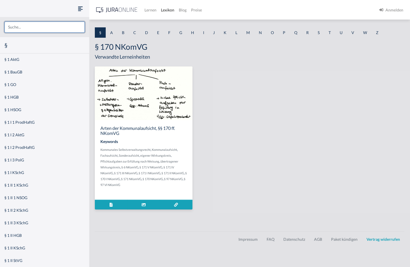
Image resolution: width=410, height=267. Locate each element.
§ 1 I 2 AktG (14, 134)
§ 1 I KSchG (14, 172)
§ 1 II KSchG (14, 247)
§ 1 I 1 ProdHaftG (19, 122)
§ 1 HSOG (12, 109)
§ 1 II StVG (13, 260)
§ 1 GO (10, 84)
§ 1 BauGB (13, 72)
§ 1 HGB (11, 97)
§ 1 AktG (11, 59)
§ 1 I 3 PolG (14, 160)
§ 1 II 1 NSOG (15, 197)
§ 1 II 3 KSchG (16, 222)
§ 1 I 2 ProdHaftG (19, 147)
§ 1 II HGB (13, 235)
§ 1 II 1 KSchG (16, 185)
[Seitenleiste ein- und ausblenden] (80, 8)
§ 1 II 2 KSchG (16, 210)
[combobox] (44, 27)
